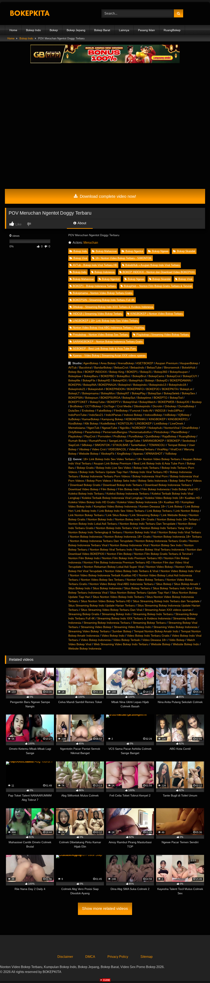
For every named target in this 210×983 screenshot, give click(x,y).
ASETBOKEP (144, 363)
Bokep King (116, 371)
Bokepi (149, 380)
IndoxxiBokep (153, 414)
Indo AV (148, 410)
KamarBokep (90, 419)
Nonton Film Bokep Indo (84, 558)
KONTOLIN (125, 423)
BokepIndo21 (77, 389)
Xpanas (138, 453)
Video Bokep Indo (113, 635)
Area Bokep (108, 363)
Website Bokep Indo (186, 644)
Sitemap (146, 956)
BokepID (162, 380)
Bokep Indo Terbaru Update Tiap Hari (104, 472)
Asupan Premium (166, 363)
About (81, 223)
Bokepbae (74, 376)
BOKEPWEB (166, 402)
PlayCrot (89, 436)
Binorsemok (171, 367)
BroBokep (76, 406)
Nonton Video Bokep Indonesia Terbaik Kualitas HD (103, 575)
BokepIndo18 (177, 384)
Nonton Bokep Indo (100, 519)
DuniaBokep (186, 406)
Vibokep (84, 449)
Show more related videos (105, 908)
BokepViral (130, 402)
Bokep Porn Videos (99, 480)
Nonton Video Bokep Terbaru (145, 579)
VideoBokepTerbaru (141, 449)
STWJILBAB (120, 445)
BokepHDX (120, 380)
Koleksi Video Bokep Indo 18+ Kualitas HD (172, 497)
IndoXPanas (113, 414)
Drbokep (170, 406)
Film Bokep (108, 489)
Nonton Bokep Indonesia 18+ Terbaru (177, 536)
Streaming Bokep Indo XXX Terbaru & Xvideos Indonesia (134, 618)
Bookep (197, 402)
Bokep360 (160, 371)
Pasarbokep (92, 432)
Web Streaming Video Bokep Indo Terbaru (121, 644)
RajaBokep (169, 436)
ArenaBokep (126, 363)
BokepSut (128, 397)
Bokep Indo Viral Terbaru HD (149, 472)
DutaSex (73, 410)
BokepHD (104, 380)
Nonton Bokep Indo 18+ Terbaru (178, 519)
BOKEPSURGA (110, 397)
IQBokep (183, 414)
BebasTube (154, 367)
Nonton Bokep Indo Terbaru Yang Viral (166, 528)
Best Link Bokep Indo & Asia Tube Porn (159, 463)
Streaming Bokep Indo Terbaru (153, 614)
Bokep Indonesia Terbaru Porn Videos (105, 476)
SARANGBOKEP (153, 440)
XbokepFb (107, 453)
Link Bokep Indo (85, 510)
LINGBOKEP (143, 423)
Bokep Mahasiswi (106, 251)
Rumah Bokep (77, 440)
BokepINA (89, 384)
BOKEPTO (160, 397)
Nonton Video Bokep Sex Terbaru (102, 579)
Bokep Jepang (76, 30)
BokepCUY (190, 376)
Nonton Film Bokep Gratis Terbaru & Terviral (162, 553)
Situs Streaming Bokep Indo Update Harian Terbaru (101, 605)
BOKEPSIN (75, 397)
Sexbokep (188, 440)
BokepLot (186, 389)
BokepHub (136, 380)
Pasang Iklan (146, 30)
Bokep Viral (80, 258)
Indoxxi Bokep (133, 414)
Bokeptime (144, 397)
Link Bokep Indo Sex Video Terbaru (121, 510)
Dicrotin (157, 406)
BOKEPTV (114, 402)
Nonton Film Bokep (119, 553)
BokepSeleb (171, 393)
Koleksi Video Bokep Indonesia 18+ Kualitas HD (148, 502)
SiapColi (73, 445)
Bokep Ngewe (160, 251)
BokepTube (97, 402)
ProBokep (119, 436)
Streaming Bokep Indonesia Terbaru (106, 622)
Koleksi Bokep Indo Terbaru (86, 493)
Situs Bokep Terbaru (137, 588)
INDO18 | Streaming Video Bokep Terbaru (97, 313)
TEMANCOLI (156, 445)
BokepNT (123, 393)
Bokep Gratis (85, 467)
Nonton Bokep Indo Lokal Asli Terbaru (92, 523)
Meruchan (90, 242)
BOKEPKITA (170, 389)
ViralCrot (175, 449)
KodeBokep (107, 423)
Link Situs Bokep (117, 515)
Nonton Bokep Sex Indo (166, 545)
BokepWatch (147, 402)
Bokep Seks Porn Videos (186, 480)
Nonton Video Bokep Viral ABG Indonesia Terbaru (121, 584)
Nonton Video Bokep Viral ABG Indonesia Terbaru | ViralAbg (108, 327)
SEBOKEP (173, 440)
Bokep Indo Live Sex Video (113, 467)
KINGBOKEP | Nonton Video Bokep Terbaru (156, 313)
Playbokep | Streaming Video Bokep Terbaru (162, 334)
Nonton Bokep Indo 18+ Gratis (134, 519)
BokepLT (74, 393)
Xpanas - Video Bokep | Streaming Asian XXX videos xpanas (109, 355)
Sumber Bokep (121, 631)
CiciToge (109, 406)
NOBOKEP (139, 427)
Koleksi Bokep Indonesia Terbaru (127, 493)
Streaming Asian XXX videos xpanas (168, 609)
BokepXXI (183, 402)
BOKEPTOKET (78, 402)
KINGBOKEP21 (178, 419)
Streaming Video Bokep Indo (132, 627)
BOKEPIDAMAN (180, 380)
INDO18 (160, 410)
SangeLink (116, 440)
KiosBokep (75, 423)
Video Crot (99, 449)
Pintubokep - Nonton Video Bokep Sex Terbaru (100, 334)
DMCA (90, 956)
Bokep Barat (102, 30)
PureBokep (136, 436)
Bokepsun (91, 397)
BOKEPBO (107, 376)
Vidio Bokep (177, 640)
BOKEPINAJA (107, 384)
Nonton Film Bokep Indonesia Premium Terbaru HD (116, 562)
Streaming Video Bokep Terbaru (89, 631)
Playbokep (75, 436)
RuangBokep (172, 30)
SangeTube (132, 440)
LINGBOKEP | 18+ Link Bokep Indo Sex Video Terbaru (105, 320)
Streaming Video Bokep (96, 627)
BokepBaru (91, 376)
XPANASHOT (154, 453)
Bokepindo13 (157, 384)
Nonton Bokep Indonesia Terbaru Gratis (161, 541)
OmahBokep (190, 427)
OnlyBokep (75, 432)
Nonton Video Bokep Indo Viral (180, 571)
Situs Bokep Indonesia (107, 588)
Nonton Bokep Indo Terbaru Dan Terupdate (148, 523)
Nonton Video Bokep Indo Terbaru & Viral (131, 571)
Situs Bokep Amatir (186, 584)
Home (13, 30)
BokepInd (124, 384)
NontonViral (171, 427)
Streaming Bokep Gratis (83, 614)
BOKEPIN (74, 384)
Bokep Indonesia (104, 272)
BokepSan (154, 393)
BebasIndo (137, 367)
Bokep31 (146, 371)
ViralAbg (162, 449)
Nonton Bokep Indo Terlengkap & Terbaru (95, 532)
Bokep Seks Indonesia (152, 480)
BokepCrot (173, 376)
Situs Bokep (163, 584)
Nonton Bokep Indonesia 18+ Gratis (127, 536)
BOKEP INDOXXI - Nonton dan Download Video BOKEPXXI (159, 272)
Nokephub (155, 427)
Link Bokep (175, 506)
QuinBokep (152, 436)
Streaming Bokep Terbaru (149, 622)
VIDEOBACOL (117, 449)
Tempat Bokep (177, 445)
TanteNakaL (138, 445)
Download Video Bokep (83, 489)
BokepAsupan (179, 371)
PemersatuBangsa (115, 432)
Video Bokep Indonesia (96, 640)
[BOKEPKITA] (47, 13)
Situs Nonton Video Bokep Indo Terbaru (118, 596)
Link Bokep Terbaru (159, 510)
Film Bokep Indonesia (156, 489)
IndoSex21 (96, 414)
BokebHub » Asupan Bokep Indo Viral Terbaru (152, 265)
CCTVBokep (93, 406)
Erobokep (88, 410)
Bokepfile (74, 380)
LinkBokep (161, 423)
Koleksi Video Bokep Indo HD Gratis (91, 502)
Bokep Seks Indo (125, 480)
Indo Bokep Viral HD (185, 489)
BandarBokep (103, 367)
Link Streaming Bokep (144, 515)
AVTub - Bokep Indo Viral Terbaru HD (95, 265)
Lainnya (124, 30)
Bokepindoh (95, 389)
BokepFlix (89, 380)
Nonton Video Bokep (159, 566)
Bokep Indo (33, 30)
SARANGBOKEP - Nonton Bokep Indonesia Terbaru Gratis (108, 341)
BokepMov (108, 393)
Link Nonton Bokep (187, 510)
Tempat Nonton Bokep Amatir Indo (156, 631)
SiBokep (86, 445)
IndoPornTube (77, 414)
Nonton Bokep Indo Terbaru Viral (117, 528)
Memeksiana (76, 427)
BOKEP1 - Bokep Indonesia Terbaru (94, 286)
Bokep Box (75, 371)
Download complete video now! (107, 196)
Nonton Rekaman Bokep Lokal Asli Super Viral (114, 566)
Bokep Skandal (186, 251)
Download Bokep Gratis (85, 485)
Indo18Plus (175, 410)
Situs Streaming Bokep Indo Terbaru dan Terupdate (166, 601)
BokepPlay (139, 393)
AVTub (72, 367)
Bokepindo (140, 384)
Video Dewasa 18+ (154, 640)
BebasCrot (121, 367)
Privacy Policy (117, 956)
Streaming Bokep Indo (116, 614)
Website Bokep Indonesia (84, 648)
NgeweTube (109, 427)
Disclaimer (65, 956)
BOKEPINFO (135, 389)
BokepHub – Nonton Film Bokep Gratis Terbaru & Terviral (158, 286)
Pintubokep (161, 432)
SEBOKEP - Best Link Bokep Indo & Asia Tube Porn (104, 348)
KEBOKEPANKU (136, 419)
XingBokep (124, 453)
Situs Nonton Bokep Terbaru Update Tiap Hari (139, 592)
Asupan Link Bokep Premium (112, 463)
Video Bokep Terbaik (126, 640)
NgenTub (93, 427)
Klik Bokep (91, 423)
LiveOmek (176, 423)
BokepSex (188, 393)
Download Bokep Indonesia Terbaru (168, 485)
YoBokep (171, 453)
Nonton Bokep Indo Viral (140, 532)
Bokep (54, 30)
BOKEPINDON (115, 389)
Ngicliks (125, 427)
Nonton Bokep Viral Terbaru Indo (111, 549)
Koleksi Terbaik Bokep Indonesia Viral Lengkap (112, 497)
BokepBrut (139, 376)
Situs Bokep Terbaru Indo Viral (172, 588)
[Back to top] (197, 971)
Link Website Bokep (174, 515)
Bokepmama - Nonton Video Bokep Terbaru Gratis (102, 293)
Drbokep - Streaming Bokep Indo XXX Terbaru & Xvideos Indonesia (113, 306)
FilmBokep (121, 410)
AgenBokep (90, 363)
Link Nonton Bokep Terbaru (86, 515)
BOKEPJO (153, 389)
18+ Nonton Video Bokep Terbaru (158, 459)
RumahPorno (97, 440)
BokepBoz (123, 376)
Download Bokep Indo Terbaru (122, 485)
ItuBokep (74, 419)
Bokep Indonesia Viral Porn (150, 476)
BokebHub (188, 367)
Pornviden (104, 436)
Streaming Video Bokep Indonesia (175, 627)
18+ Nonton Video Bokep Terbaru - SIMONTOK (123, 258)
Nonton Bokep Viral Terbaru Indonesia (159, 549)
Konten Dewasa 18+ (152, 506)
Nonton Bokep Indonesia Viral (129, 545)
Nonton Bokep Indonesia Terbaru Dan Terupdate (101, 541)
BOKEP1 (132, 371)
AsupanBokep (189, 363)
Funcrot (135, 410)
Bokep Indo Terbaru (146, 467)
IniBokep (170, 414)
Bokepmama (90, 393)
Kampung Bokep (112, 419)
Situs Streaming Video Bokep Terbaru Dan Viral (111, 609)
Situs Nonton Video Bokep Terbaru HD (105, 601)
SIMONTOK (102, 445)
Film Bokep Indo (128, 489)
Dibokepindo (142, 406)
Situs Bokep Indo (79, 588)
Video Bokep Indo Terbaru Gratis (148, 635)
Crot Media (124, 406)
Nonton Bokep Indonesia (86, 536)
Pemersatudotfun (140, 432)
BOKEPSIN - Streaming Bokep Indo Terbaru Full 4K (104, 299)
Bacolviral (85, 367)
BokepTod (176, 397)
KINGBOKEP (157, 419)
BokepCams (156, 376)
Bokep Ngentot (134, 251)
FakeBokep (104, 410)
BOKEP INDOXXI (96, 371)
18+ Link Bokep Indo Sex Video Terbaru (109, 459)
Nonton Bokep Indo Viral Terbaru (180, 532)
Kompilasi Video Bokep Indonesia (115, 506)
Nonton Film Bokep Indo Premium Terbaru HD (132, 558)
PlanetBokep (179, 432)
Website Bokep (88, 453)
